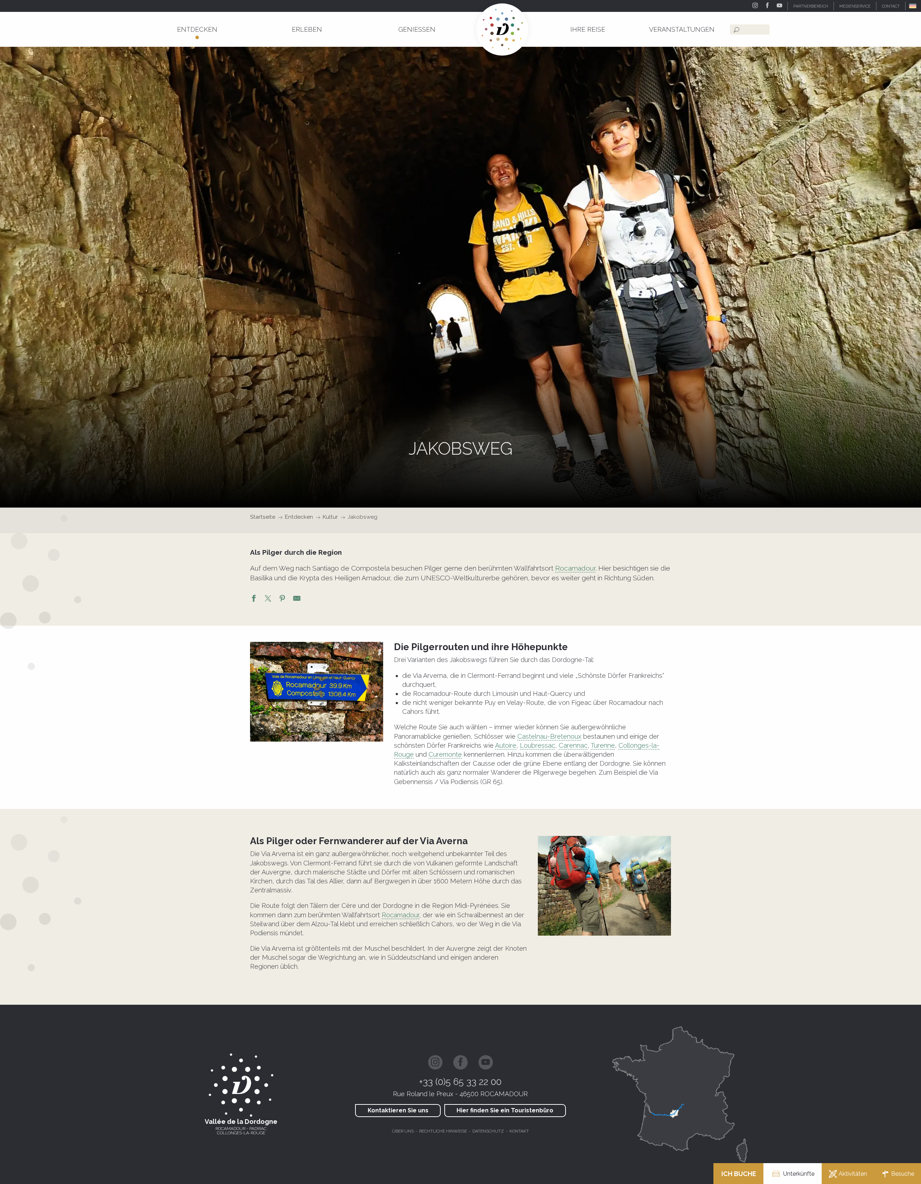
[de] (913, 6)
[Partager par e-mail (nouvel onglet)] (296, 599)
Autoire (505, 745)
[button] (913, 6)
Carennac (573, 745)
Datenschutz (488, 1131)
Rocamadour (575, 568)
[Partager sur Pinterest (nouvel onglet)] (282, 599)
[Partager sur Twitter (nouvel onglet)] (268, 599)
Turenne (603, 745)
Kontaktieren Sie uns (398, 1110)
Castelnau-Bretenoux (549, 736)
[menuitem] (197, 29)
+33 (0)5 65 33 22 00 (460, 1081)
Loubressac (537, 745)
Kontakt (519, 1131)
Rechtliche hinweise (443, 1131)
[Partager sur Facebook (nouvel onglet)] (253, 599)
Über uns (403, 1131)
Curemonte (445, 754)
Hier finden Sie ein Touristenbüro (505, 1110)
